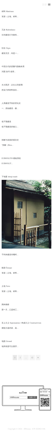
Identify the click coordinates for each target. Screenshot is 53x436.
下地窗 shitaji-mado (9, 176)
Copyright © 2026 (15, 428)
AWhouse (27, 428)
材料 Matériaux (8, 11)
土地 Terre (6, 286)
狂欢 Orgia (6, 48)
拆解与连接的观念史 (10, 140)
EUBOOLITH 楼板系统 (11, 158)
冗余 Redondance (8, 29)
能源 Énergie (7, 267)
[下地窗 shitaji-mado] (27, 181)
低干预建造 (6, 121)
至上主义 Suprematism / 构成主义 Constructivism (21, 322)
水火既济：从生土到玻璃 (12, 84)
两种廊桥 (5, 304)
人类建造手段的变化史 (11, 103)
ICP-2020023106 (38, 428)
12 (33, 357)
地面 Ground (7, 341)
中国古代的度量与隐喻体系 (13, 66)
